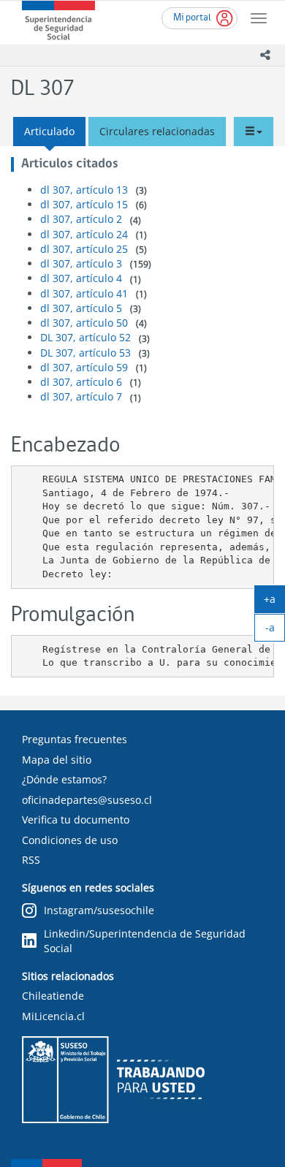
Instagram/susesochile (99, 910)
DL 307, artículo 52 (85, 337)
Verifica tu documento (75, 819)
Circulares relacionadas (157, 131)
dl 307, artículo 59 (84, 367)
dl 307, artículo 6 (81, 382)
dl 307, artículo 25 (84, 249)
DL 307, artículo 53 (85, 353)
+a (274, 602)
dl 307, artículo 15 (84, 204)
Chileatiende (53, 996)
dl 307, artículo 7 (81, 396)
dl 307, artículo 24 (84, 234)
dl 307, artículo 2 (81, 219)
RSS (31, 860)
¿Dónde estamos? (64, 779)
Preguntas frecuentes (74, 739)
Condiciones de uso (70, 840)
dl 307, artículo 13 (84, 190)
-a (275, 631)
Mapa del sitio (56, 760)
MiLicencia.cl (53, 1016)
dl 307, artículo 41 (84, 293)
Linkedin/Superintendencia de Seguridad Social (145, 941)
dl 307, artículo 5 (81, 308)
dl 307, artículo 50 (84, 323)
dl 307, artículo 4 (81, 278)
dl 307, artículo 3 (81, 263)
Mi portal (192, 17)
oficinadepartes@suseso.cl (87, 800)
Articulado (49, 131)
